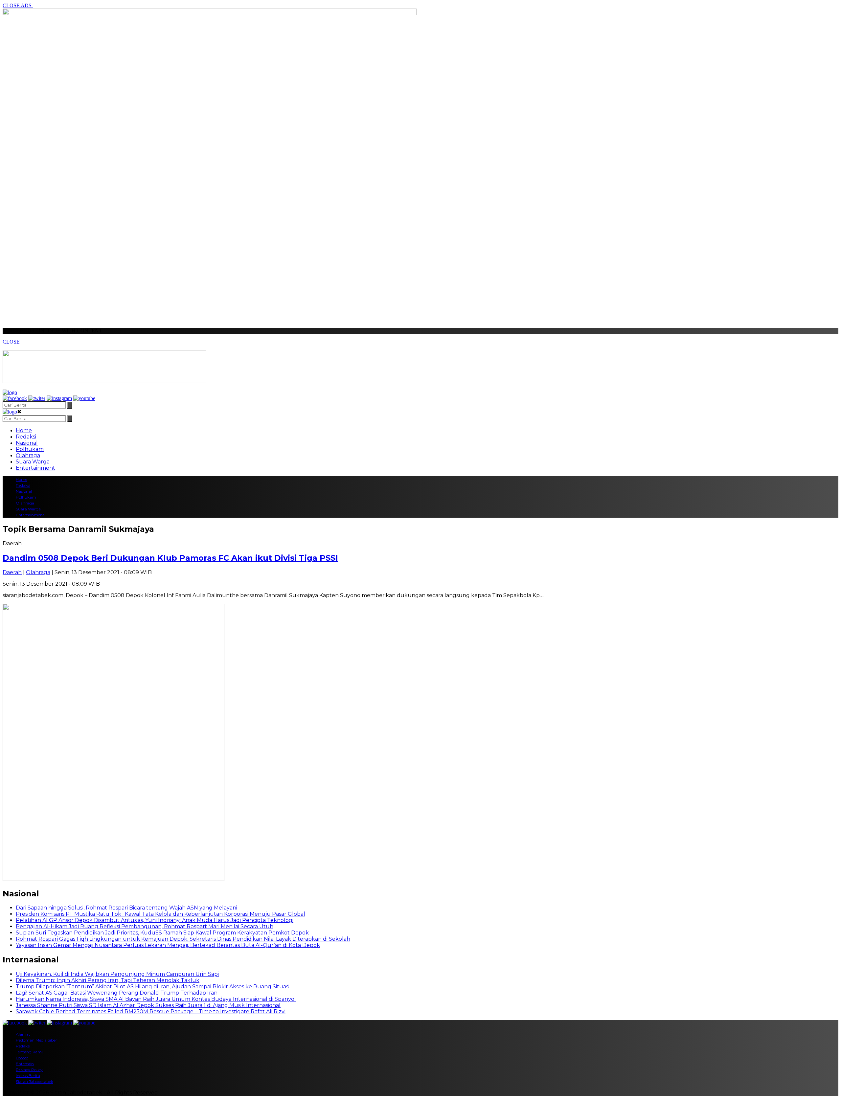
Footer (22, 1057)
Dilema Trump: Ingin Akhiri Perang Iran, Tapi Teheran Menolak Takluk (107, 980)
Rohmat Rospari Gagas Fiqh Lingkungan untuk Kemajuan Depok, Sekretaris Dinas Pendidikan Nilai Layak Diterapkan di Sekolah (183, 939)
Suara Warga (33, 462)
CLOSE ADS (18, 5)
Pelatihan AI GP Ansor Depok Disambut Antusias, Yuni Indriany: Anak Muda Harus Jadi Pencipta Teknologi (154, 920)
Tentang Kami (29, 1051)
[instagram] (59, 398)
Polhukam (30, 449)
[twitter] (36, 398)
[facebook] (15, 398)
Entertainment (35, 468)
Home (24, 430)
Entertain (25, 1063)
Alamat (23, 1034)
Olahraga (28, 455)
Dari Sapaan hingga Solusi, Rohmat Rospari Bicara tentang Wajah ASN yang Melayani (126, 908)
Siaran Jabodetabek (34, 1081)
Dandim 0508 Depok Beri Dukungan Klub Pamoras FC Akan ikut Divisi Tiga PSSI (170, 558)
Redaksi (26, 437)
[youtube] (84, 398)
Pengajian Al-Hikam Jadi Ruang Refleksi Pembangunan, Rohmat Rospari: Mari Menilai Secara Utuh (144, 926)
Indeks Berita (28, 1075)
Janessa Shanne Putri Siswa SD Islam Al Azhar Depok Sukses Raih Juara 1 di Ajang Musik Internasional (148, 1005)
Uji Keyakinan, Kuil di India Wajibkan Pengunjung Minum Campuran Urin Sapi (117, 974)
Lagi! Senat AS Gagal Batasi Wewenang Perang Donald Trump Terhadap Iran (116, 993)
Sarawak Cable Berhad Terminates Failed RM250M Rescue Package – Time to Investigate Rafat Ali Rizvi (150, 1011)
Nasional (27, 443)
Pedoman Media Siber (36, 1040)
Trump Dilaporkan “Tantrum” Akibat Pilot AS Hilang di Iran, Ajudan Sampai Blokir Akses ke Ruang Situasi (152, 986)
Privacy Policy (29, 1069)
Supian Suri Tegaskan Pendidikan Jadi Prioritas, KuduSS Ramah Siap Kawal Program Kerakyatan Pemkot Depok (162, 933)
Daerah (12, 572)
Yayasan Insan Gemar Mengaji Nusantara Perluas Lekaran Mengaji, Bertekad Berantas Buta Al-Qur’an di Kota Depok (168, 945)
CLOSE (11, 342)
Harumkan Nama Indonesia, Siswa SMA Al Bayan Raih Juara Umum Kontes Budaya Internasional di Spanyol (156, 999)
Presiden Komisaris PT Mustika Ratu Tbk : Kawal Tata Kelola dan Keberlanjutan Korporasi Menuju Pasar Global (160, 914)
